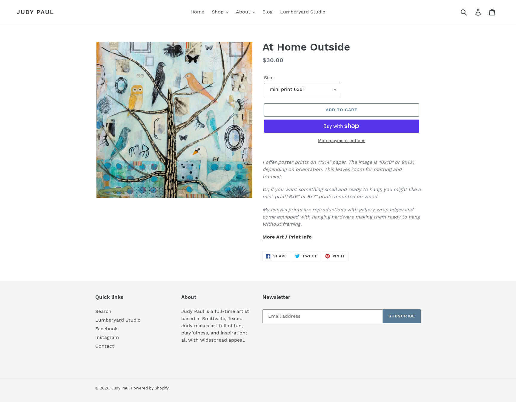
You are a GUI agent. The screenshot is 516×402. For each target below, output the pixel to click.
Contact (104, 346)
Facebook (106, 328)
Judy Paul (35, 12)
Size (269, 77)
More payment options (341, 140)
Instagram (107, 337)
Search (103, 311)
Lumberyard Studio (118, 320)
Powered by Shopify (150, 388)
